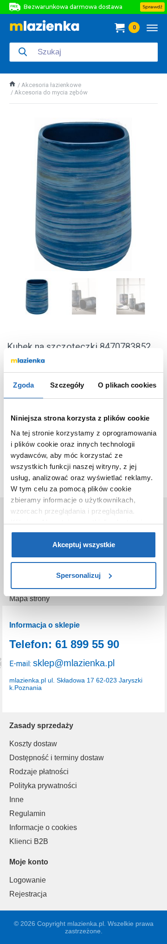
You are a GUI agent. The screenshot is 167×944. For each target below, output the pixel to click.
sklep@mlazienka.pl (74, 663)
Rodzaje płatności (39, 772)
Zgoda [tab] (23, 385)
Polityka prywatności (43, 786)
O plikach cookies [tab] (127, 385)
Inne (16, 799)
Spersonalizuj (78, 575)
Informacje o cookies (43, 827)
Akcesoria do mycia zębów (51, 92)
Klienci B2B (28, 841)
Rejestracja (28, 894)
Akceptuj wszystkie (83, 545)
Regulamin (27, 813)
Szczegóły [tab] (67, 385)
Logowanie (27, 880)
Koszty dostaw (33, 744)
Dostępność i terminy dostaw (56, 758)
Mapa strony (29, 599)
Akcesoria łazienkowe (51, 84)
